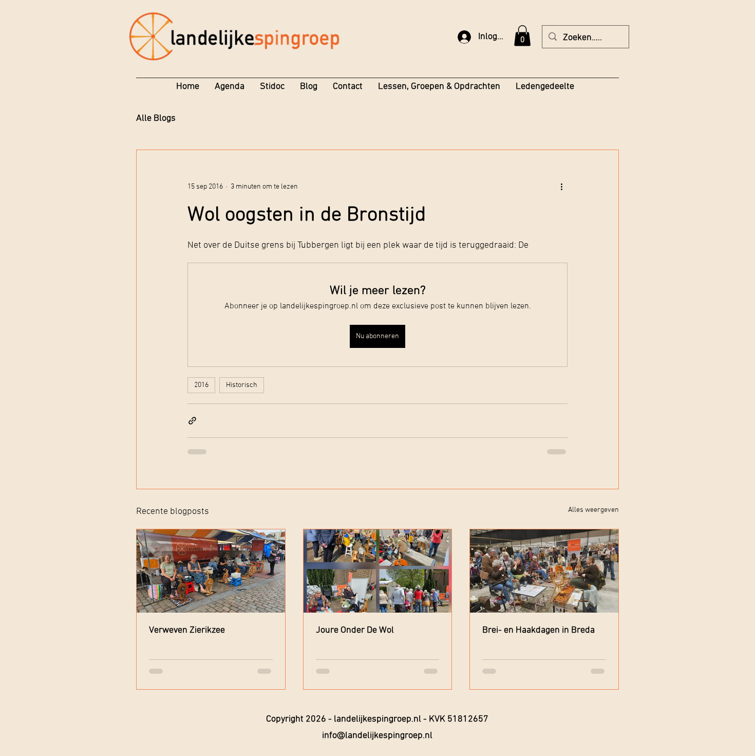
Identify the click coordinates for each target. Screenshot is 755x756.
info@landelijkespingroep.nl (377, 735)
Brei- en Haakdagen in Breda (538, 630)
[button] (522, 35)
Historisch (241, 385)
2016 (201, 385)
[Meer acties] (561, 187)
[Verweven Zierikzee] (211, 571)
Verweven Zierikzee (187, 630)
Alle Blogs (156, 118)
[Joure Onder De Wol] (378, 571)
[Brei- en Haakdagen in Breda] (544, 571)
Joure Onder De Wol (355, 630)
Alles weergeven (593, 510)
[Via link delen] (192, 421)
